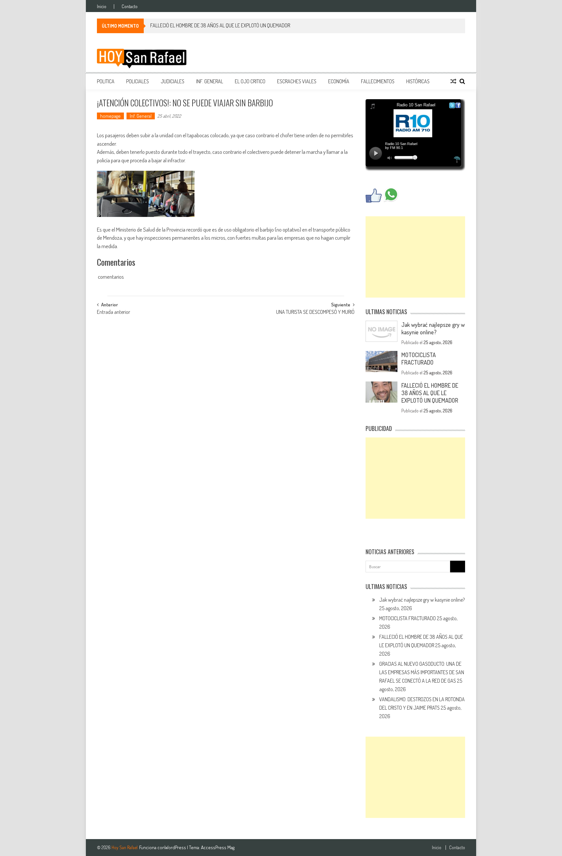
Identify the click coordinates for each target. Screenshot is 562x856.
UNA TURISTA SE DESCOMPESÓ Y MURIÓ (315, 312)
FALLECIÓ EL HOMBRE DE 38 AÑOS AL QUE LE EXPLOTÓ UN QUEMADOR (220, 25)
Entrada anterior (113, 312)
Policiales (137, 81)
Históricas (418, 81)
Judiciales (172, 81)
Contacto (130, 6)
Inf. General (209, 81)
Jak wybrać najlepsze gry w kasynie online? (433, 328)
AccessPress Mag (217, 847)
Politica (105, 81)
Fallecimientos (378, 81)
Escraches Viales (296, 81)
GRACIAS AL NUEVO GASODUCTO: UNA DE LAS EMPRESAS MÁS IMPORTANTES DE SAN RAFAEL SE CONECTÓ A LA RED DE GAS (421, 672)
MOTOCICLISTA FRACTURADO (418, 358)
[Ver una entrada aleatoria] (453, 81)
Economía (338, 81)
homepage (110, 116)
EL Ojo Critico (250, 81)
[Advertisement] (415, 257)
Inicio (101, 6)
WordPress (176, 847)
